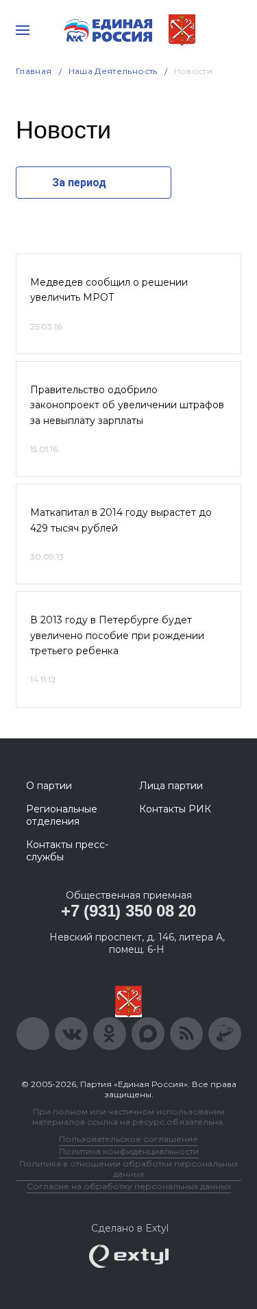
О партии (49, 786)
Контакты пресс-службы (67, 850)
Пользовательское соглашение (128, 1139)
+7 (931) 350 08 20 (128, 910)
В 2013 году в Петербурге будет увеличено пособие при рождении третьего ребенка (117, 635)
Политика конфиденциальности (129, 1151)
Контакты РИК (175, 809)
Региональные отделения (61, 815)
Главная (34, 71)
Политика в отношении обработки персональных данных (128, 1168)
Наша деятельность (113, 71)
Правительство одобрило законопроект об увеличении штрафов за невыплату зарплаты (127, 405)
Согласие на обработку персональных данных (129, 1186)
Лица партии (171, 786)
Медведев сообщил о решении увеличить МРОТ (109, 289)
